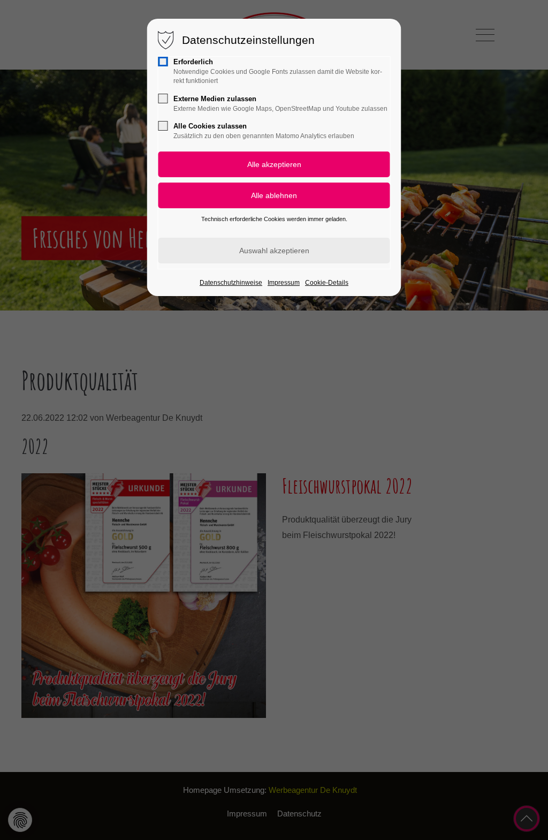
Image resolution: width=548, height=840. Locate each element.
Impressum (284, 282)
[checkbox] (163, 61)
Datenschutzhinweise (231, 282)
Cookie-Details (326, 282)
